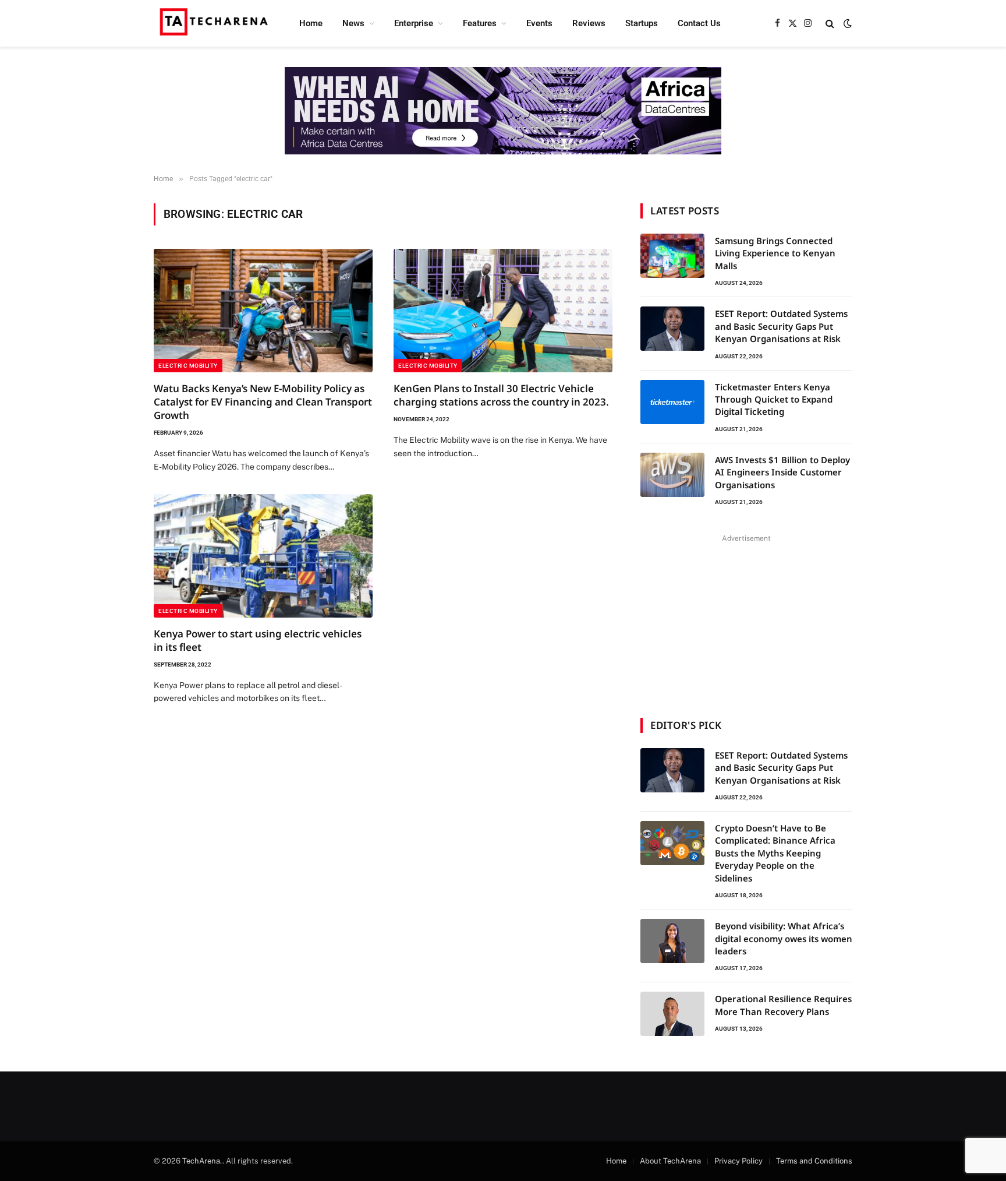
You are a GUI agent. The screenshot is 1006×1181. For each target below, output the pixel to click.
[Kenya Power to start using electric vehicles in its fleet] (263, 556)
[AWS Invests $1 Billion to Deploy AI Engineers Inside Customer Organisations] (672, 475)
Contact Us (699, 23)
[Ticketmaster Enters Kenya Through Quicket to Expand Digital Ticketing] (672, 402)
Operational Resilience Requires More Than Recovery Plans (783, 1005)
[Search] (830, 23)
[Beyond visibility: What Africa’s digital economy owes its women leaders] (672, 941)
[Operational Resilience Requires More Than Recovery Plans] (672, 1014)
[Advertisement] (746, 619)
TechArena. (202, 1161)
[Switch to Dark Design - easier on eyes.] (846, 23)
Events (539, 23)
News (353, 23)
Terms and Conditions (814, 1161)
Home (311, 23)
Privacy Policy (738, 1161)
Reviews (588, 23)
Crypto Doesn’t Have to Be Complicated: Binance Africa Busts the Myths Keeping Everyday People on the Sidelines (775, 853)
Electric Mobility (188, 365)
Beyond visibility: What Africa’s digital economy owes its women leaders (783, 938)
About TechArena (670, 1161)
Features (480, 23)
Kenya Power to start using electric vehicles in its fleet (258, 640)
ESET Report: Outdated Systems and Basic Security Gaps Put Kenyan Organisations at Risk (781, 326)
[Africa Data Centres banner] (503, 110)
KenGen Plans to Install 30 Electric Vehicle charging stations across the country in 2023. (501, 395)
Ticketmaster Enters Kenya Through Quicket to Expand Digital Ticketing (774, 399)
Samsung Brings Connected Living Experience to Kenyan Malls (775, 253)
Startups (641, 23)
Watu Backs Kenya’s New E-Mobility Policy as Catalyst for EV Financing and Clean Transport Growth (263, 402)
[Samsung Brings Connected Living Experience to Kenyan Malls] (672, 256)
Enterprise (413, 23)
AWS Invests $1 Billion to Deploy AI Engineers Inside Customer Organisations (782, 472)
